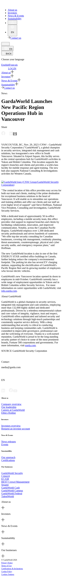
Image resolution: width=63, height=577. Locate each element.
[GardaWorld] (16, 4)
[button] (31, 72)
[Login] (12, 22)
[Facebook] (11, 391)
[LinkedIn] (3, 391)
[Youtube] (15, 391)
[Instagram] (19, 391)
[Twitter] (7, 391)
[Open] (5, 44)
